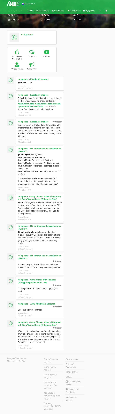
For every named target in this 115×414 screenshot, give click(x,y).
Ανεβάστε (59, 10)
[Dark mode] (100, 10)
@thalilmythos (25, 154)
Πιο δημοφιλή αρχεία (50, 376)
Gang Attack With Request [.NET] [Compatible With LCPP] (37, 281)
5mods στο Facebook (72, 390)
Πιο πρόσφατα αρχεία (51, 360)
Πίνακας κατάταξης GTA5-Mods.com (52, 406)
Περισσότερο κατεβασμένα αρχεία (51, 385)
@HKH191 (22, 82)
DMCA (69, 376)
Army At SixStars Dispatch (42, 303)
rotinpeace (27, 34)
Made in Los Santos (16, 361)
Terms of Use (72, 371)
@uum (21, 202)
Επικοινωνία (72, 359)
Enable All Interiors (39, 79)
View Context (24, 86)
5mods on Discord (71, 398)
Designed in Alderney (16, 358)
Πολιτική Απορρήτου (71, 365)
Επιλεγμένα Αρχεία (50, 368)
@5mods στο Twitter (73, 383)
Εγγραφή (90, 10)
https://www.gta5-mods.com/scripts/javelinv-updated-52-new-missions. (39, 105)
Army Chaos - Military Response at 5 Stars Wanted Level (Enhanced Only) (39, 197)
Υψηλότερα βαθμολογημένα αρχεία (52, 395)
